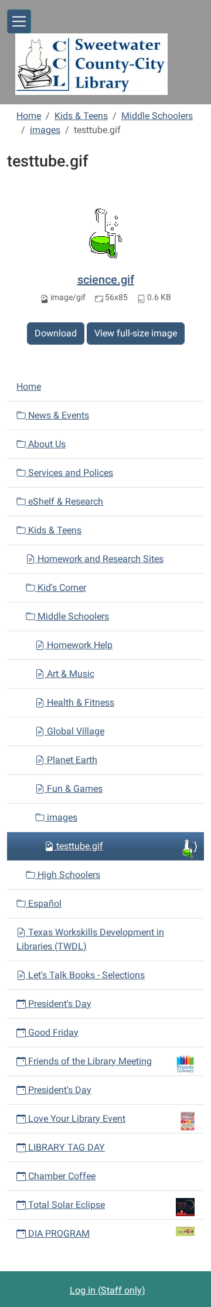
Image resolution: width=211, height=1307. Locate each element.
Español (44, 903)
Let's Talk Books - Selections (85, 975)
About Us (46, 444)
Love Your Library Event (76, 1118)
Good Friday (52, 1032)
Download (56, 333)
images (45, 129)
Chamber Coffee (61, 1176)
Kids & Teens (81, 115)
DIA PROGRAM (59, 1233)
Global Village (74, 731)
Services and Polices (69, 472)
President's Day (58, 1003)
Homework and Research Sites (99, 558)
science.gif (105, 280)
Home (28, 115)
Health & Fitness (79, 702)
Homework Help (79, 645)
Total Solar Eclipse (66, 1204)
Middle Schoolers (157, 115)
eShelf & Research (64, 501)
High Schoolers (67, 874)
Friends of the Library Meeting (90, 1061)
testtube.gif (79, 846)
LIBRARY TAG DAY (65, 1147)
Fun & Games (74, 788)
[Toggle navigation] (19, 21)
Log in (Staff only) (107, 1290)
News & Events (57, 415)
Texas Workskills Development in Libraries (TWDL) (90, 939)
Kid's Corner (60, 587)
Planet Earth (71, 759)
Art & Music (69, 673)
